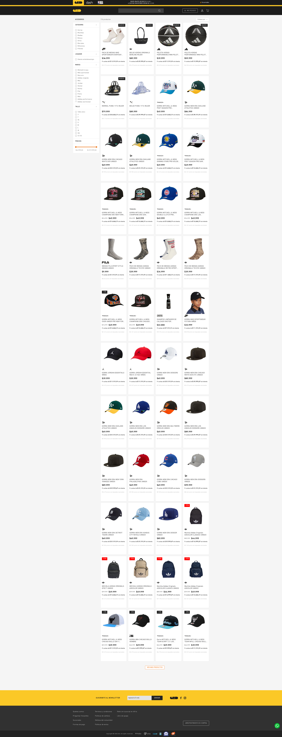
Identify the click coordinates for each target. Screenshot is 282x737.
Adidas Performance (85, 99)
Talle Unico (81, 112)
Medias (80, 35)
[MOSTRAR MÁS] (154, 667)
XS (78, 120)
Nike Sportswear (83, 73)
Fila (79, 91)
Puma (80, 94)
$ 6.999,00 (79, 150)
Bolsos (80, 38)
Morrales (81, 43)
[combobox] (141, 10)
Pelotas (80, 49)
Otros (80, 41)
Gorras (80, 30)
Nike (79, 96)
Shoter (80, 86)
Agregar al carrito (113, 71)
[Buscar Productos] (159, 10)
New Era (80, 75)
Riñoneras (81, 46)
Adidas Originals (83, 78)
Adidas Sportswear (84, 102)
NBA (79, 81)
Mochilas (81, 33)
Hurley (80, 88)
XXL (79, 133)
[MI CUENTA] (202, 10)
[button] (86, 25)
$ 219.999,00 (91, 150)
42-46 (80, 136)
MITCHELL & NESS (83, 70)
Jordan (80, 83)
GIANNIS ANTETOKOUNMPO (86, 59)
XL (78, 130)
